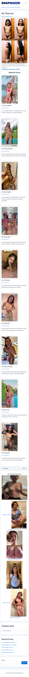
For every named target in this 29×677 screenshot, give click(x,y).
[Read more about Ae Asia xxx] (10, 393)
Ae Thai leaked (6, 105)
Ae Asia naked (6, 192)
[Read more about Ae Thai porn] (10, 437)
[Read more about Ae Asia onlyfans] (10, 350)
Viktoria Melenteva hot (7, 647)
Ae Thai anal (6, 280)
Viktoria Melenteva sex (7, 650)
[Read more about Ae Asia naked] (10, 176)
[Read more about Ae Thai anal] (9, 264)
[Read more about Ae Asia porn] (10, 307)
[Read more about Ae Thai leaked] (10, 89)
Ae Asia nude (6, 237)
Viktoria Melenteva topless (8, 642)
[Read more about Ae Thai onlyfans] (10, 132)
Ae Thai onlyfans (7, 148)
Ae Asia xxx (5, 410)
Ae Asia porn (6, 323)
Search (3, 660)
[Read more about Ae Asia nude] (10, 221)
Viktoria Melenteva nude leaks (9, 645)
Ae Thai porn (6, 453)
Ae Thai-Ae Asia (5, 108)
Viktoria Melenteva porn (8, 652)
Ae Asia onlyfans (7, 366)
